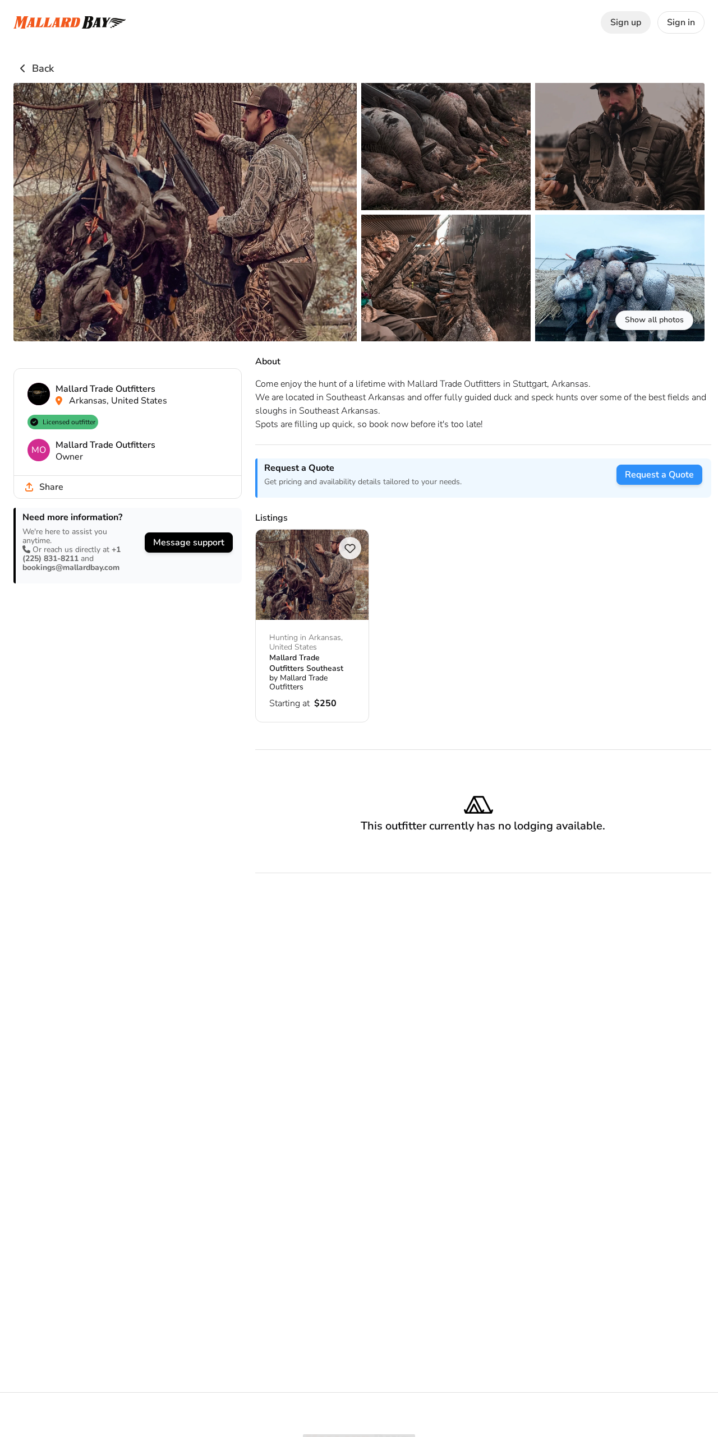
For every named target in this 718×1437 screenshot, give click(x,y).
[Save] (350, 548)
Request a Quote (659, 475)
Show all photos (654, 319)
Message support (188, 542)
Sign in (681, 22)
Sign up (625, 22)
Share (51, 487)
